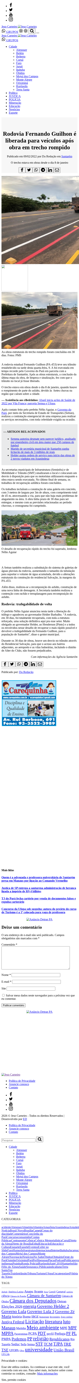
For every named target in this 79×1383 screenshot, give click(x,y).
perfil (50, 1333)
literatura (53, 1321)
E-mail (6, 981)
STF (39, 1343)
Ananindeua (62, 1227)
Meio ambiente (43, 1327)
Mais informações (47, 1373)
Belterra (20, 56)
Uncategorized (61, 1273)
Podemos (19, 1339)
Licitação (34, 1321)
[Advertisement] (39, 769)
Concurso (12, 1237)
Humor (17, 1250)
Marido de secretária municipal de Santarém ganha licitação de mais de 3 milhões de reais (40, 450)
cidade (8, 1233)
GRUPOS (12, 31)
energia (29, 1306)
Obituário (57, 1256)
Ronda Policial (29, 1263)
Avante (38, 1291)
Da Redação (26, 672)
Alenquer (21, 49)
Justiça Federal (12, 1322)
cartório (69, 1292)
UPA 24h (5, 1354)
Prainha (16, 1263)
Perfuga (60, 1333)
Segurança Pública (37, 1266)
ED (25, 1119)
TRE (67, 1344)
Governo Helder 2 (53, 1306)
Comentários (19, 1233)
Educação (14, 106)
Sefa (23, 1344)
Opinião (11, 1260)
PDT (42, 1333)
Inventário (55, 1317)
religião (41, 1338)
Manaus (8, 1327)
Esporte (13, 112)
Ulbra (21, 1351)
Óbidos (20, 73)
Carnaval (61, 1291)
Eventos (33, 1247)
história (17, 1316)
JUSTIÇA (15, 96)
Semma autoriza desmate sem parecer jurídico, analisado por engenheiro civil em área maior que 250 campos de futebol (43, 442)
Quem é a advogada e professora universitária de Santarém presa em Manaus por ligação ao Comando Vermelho (38, 879)
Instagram (44, 1316)
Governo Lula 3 (40, 1311)
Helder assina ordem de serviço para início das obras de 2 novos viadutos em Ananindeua (43, 457)
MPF (72, 1327)
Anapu (28, 1291)
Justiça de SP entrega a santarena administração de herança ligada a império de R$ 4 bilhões (38, 889)
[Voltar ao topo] (3, 1357)
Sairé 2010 (56, 1263)
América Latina (16, 1291)
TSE (4, 1350)
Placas (51, 1260)
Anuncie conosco (19, 1084)
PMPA (6, 1339)
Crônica (30, 1240)
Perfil (36, 1260)
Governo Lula (13, 1311)
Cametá (37, 1230)
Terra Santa (22, 89)
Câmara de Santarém (44, 1295)
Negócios (14, 109)
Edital (35, 1243)
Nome (6, 974)
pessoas (43, 1260)
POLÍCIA (15, 99)
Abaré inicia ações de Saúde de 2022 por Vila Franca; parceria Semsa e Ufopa (38, 402)
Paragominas (21, 1333)
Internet (55, 1250)
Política (13, 92)
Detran (61, 1301)
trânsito (23, 1273)
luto (66, 1321)
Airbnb (4, 1292)
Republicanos (59, 1339)
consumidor (24, 1237)
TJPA (58, 1343)
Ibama (27, 1316)
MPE (63, 1328)
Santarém (66, 156)
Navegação (15, 1256)
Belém (20, 53)
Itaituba (20, 69)
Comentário (9, 944)
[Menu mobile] (37, 32)
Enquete (15, 1247)
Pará (30, 1260)
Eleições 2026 (11, 1306)
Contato (13, 1087)
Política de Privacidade (22, 1080)
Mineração (15, 102)
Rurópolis (22, 86)
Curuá (19, 59)
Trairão (14, 1273)
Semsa (31, 1344)
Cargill (52, 1291)
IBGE (35, 1316)
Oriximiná (22, 82)
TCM (48, 1344)
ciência (5, 1296)
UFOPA (14, 1350)
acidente (6, 1227)
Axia (46, 1292)
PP (29, 1338)
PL (74, 1333)
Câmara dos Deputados (33, 1300)
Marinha (21, 1328)
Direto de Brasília (22, 1243)
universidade (39, 1349)
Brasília (28, 1230)
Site (3, 988)
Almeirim (27, 1227)
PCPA (32, 1333)
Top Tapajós (6, 1272)
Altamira (38, 1227)
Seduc (15, 1344)
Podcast (59, 1260)
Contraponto (18, 1240)
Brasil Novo (17, 1230)
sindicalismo (55, 1266)
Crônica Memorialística (48, 1240)
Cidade (13, 46)
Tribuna (31, 1273)
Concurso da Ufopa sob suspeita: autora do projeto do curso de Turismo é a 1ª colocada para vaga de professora (38, 910)
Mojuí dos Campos (27, 76)
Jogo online (67, 1316)
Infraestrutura (28, 1250)
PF (68, 1333)
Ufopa (49, 1273)
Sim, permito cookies (13, 1379)
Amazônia (49, 1227)
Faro (18, 63)
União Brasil (63, 1350)
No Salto (38, 1256)
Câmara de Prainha (18, 1296)
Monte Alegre (24, 79)
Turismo (41, 1273)
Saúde (22, 1266)
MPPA (7, 1333)
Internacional (43, 1250)
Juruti (19, 66)
